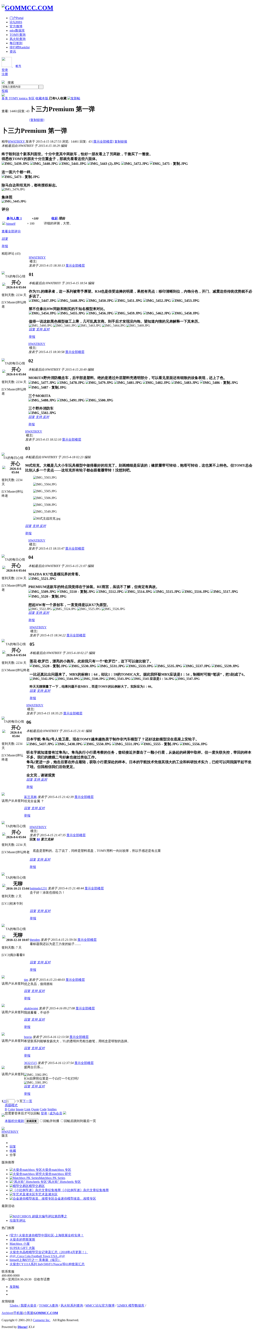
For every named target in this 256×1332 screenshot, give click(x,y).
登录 (5, 70)
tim (26, 979)
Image (20, 1109)
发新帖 (14, 1286)
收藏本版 (42, 98)
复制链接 (120, 141)
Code (43, 1109)
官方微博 (16, 26)
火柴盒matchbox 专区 (56, 1169)
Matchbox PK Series (52, 1178)
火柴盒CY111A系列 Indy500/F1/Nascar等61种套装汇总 (47, 1264)
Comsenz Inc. (41, 1320)
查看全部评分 (11, 231)
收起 (54, 218)
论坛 (16, 22)
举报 (5, 246)
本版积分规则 (14, 1121)
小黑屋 (28, 1313)
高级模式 (11, 1105)
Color (11, 1109)
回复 (5, 238)
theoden (35, 939)
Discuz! (23, 1327)
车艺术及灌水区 (46, 1194)
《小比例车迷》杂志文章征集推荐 (85, 1190)
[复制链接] (36, 120)
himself (10, 223)
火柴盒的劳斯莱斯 (22, 1239)
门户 (16, 18)
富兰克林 (30, 797)
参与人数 (14, 218)
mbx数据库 (17, 30)
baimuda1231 (38, 888)
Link (27, 1109)
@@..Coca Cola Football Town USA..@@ (37, 1256)
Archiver (7, 1313)
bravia (28, 1037)
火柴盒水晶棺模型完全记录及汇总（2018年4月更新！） (49, 1252)
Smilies (52, 1109)
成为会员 (55, 1113)
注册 (5, 74)
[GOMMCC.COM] (27, 7)
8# (38, 839)
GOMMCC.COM (46, 1313)
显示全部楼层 (75, 265)
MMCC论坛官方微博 (100, 1305)
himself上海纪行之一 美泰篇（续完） (35, 1260)
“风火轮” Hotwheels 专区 (64, 1181)
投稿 (5, 91)
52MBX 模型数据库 (130, 1305)
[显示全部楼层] (103, 141)
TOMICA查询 (48, 1305)
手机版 (18, 1313)
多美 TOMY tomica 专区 (18, 98)
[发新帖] (73, 98)
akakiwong (31, 1008)
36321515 (30, 1063)
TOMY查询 (18, 34)
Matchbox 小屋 (20, 1243)
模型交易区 (37, 1186)
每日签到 (16, 43)
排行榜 (20, 47)
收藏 (13, 1150)
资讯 (13, 51)
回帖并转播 (51, 1121)
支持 (39, 329)
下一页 (27, 1101)
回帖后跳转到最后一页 (80, 1121)
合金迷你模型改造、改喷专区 (75, 1198)
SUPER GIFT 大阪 (22, 1248)
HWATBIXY (17, 141)
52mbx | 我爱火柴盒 (23, 1305)
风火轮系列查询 (72, 1305)
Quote (35, 1109)
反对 (46, 329)
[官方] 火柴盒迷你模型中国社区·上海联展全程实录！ (47, 1235)
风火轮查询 (18, 39)
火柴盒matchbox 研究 (56, 1174)
